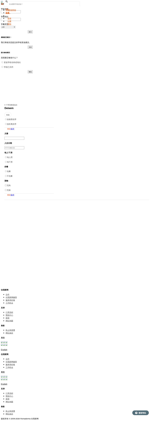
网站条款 (9, 333)
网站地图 (9, 320)
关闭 (30, 47)
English (4, 349)
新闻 (7, 318)
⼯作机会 (9, 303)
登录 (9, 18)
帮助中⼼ (9, 315)
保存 (12, 128)
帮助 (9, 24)
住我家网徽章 (11, 297)
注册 (9, 21)
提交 (30, 32)
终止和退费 (10, 330)
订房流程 (9, 312)
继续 (30, 72)
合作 (7, 294)
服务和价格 (10, 300)
